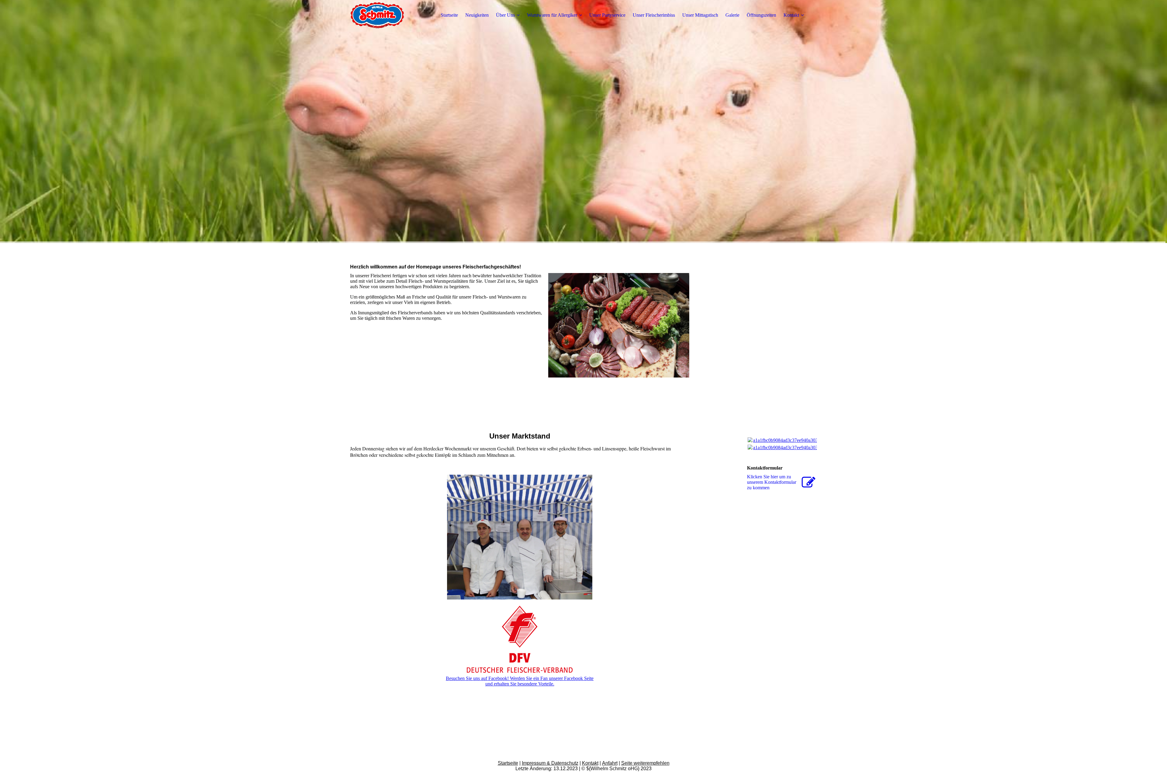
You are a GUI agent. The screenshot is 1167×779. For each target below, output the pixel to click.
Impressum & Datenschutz (550, 763)
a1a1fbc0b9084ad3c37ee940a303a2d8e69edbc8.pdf (803, 440)
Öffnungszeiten (761, 15)
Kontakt (791, 15)
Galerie (732, 15)
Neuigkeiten (477, 15)
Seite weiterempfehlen (645, 763)
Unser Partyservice (607, 15)
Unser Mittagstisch (700, 15)
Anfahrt (610, 763)
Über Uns (505, 15)
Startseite (449, 15)
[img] (388, 15)
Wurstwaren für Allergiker (552, 15)
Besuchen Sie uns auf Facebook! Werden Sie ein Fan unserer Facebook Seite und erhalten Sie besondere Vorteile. (520, 681)
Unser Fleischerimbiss (654, 15)
